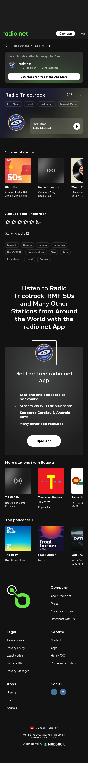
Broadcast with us (63, 619)
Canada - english (46, 727)
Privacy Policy (16, 648)
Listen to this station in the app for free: (34, 56)
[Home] (7, 45)
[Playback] (76, 126)
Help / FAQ (58, 655)
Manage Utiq (15, 663)
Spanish (11, 245)
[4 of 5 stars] (26, 222)
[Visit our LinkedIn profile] (54, 692)
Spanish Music (68, 104)
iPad (10, 700)
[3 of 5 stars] (20, 222)
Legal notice (15, 655)
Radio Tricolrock (42, 128)
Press (55, 603)
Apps (54, 648)
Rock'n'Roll (46, 104)
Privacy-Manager (18, 671)
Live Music (13, 104)
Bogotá (27, 245)
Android (12, 708)
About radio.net (61, 596)
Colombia (59, 245)
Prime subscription (63, 663)
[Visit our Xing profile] (63, 692)
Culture (44, 259)
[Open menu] (82, 33)
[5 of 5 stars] (32, 222)
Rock (65, 252)
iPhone (11, 692)
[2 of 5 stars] (14, 222)
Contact (56, 640)
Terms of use (15, 640)
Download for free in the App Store (44, 76)
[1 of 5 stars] (8, 222)
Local (29, 104)
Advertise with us (62, 611)
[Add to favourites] (69, 94)
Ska (53, 252)
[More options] (80, 95)
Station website (15, 233)
